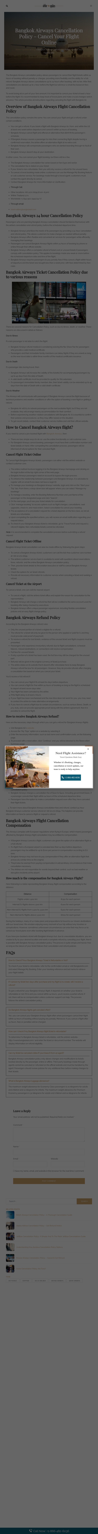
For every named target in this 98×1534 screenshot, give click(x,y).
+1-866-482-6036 (72, 777)
